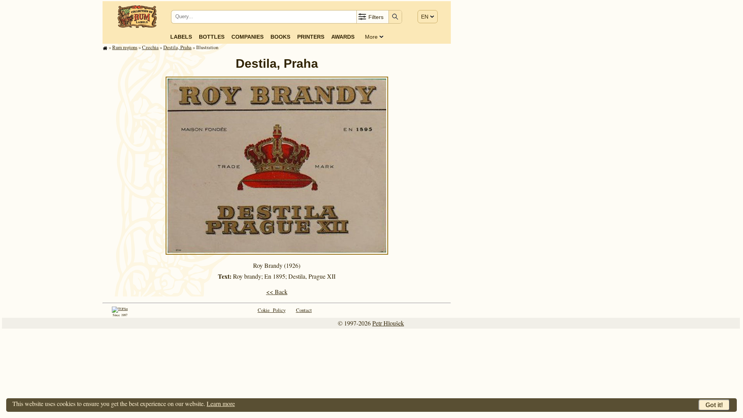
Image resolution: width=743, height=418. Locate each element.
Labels (181, 37)
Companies (247, 37)
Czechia (150, 47)
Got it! (714, 405)
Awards (342, 37)
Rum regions (124, 47)
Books (280, 37)
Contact (304, 310)
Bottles (211, 37)
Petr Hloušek (388, 323)
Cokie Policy (272, 310)
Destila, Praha (177, 47)
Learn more (221, 403)
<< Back (277, 292)
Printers (310, 37)
